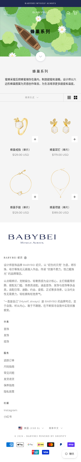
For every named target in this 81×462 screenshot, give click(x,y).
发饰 (6, 335)
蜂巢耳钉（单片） (60, 149)
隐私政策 (9, 391)
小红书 (8, 416)
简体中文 (54, 428)
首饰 (6, 329)
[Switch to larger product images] (69, 97)
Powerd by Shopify (53, 436)
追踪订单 (9, 360)
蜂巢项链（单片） (60, 207)
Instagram (10, 410)
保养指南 (9, 385)
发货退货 (9, 379)
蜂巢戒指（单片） (20, 149)
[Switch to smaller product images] (75, 97)
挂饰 (6, 341)
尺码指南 (9, 366)
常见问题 (9, 373)
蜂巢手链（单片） (20, 207)
